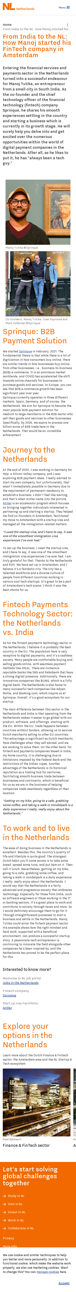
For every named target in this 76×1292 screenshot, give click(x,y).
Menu (63, 7)
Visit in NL (15, 1204)
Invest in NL (16, 1212)
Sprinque (25, 351)
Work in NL (16, 1220)
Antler (7, 503)
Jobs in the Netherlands (21, 983)
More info (10, 1246)
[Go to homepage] (20, 6)
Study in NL (16, 1196)
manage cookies (48, 1272)
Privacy (8, 1238)
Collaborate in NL (21, 1228)
